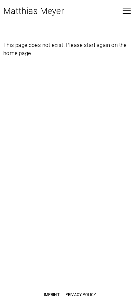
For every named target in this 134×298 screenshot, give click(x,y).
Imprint (52, 294)
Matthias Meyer (33, 11)
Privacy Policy (80, 294)
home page (17, 53)
